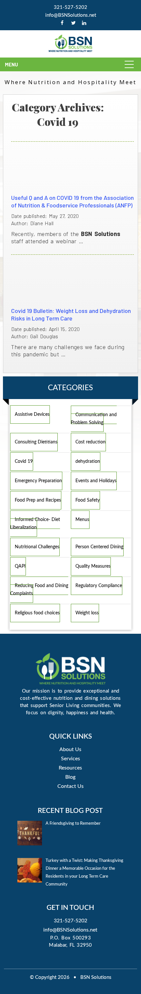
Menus (82, 519)
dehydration (87, 461)
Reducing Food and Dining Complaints (39, 589)
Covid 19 (24, 461)
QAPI (20, 566)
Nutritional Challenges (37, 547)
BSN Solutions (95, 977)
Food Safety (87, 500)
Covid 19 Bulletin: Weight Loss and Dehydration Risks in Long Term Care (71, 314)
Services (70, 758)
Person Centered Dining (99, 547)
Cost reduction (90, 442)
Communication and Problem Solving (94, 419)
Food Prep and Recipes (38, 500)
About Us (70, 749)
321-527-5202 (70, 7)
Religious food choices (37, 613)
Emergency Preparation (38, 481)
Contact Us (70, 786)
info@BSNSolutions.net (70, 15)
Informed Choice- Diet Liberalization (35, 523)
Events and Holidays (95, 481)
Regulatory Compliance (98, 585)
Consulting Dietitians (36, 442)
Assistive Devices (32, 414)
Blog (70, 777)
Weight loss (87, 613)
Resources (70, 767)
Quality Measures (93, 566)
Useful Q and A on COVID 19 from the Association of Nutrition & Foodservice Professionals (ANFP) (72, 201)
